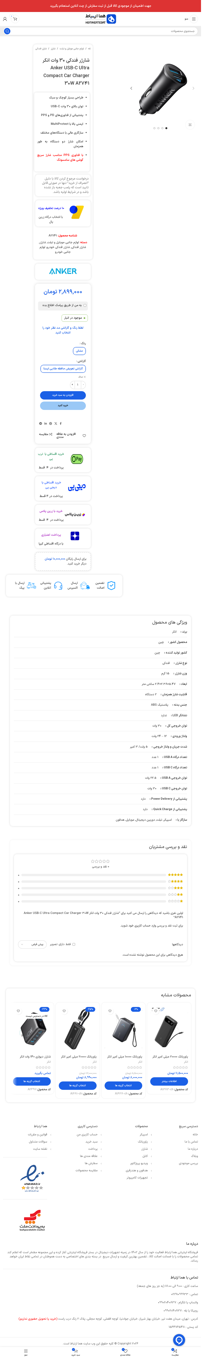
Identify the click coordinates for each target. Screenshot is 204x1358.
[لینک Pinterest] (50, 424)
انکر (186, 1062)
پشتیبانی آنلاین (45, 585)
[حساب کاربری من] (5, 19)
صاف (80, 377)
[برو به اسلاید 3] (158, 128)
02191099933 (179, 1294)
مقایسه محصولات (87, 1170)
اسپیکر (144, 1134)
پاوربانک (143, 1142)
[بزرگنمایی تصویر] (190, 124)
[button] (193, 88)
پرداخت (93, 1149)
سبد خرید (91, 1142)
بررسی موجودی (188, 1163)
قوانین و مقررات (37, 1134)
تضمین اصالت (99, 585)
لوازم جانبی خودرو (55, 249)
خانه (90, 49)
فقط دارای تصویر (60, 944)
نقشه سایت (40, 1149)
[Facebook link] (60, 424)
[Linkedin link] (45, 424)
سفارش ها (91, 1163)
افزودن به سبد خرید (63, 395)
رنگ (83, 343)
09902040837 (167, 1302)
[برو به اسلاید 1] (166, 128)
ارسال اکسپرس (73, 585)
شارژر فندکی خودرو (58, 247)
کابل (145, 1156)
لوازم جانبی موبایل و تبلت (72, 49)
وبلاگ (194, 1156)
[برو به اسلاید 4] (154, 128)
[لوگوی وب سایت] (100, 19)
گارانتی (81, 361)
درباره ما (193, 1149)
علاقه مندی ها (89, 1156)
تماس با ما (191, 1142)
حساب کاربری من (87, 1134)
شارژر (53, 49)
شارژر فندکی (41, 49)
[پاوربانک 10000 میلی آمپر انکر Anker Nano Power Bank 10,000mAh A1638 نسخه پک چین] (123, 1029)
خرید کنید (63, 406)
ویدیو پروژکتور (139, 1163)
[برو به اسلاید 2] (162, 128)
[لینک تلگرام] (40, 424)
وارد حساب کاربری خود (142, 926)
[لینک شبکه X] (55, 424)
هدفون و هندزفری (137, 1170)
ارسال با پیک (20, 585)
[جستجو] (7, 31)
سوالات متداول (38, 1142)
